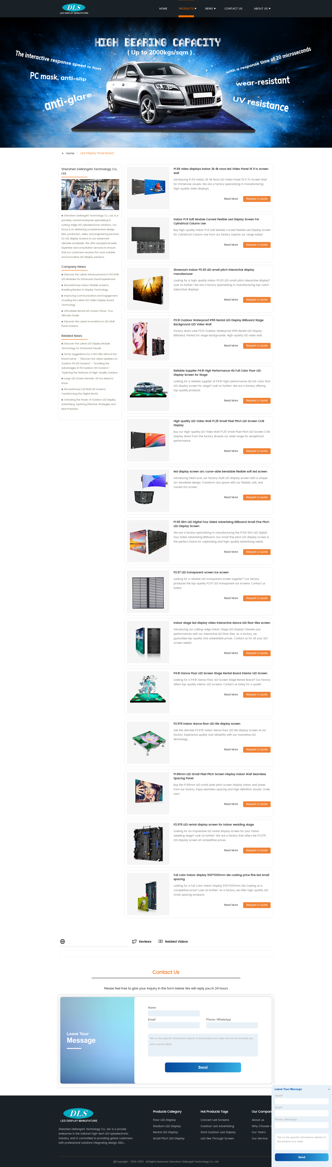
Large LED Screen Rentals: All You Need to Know (87, 381)
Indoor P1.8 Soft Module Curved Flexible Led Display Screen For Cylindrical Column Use (216, 221)
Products (186, 8)
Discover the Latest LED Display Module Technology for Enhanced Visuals (85, 346)
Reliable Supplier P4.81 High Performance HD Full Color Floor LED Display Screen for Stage (217, 372)
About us (261, 8)
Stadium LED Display (167, 1126)
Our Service (260, 1138)
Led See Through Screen (217, 1138)
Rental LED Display (165, 1132)
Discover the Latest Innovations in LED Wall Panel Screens (87, 324)
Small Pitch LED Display (169, 1138)
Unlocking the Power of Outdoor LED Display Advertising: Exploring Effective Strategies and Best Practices (88, 404)
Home (163, 8)
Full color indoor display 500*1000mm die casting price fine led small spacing (221, 877)
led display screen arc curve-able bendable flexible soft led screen (220, 471)
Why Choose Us (262, 1126)
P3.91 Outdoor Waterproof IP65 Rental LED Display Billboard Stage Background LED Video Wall (219, 322)
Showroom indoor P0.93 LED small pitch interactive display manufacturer (214, 272)
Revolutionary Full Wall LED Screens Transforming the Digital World (83, 391)
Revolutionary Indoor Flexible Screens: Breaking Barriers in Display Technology (85, 287)
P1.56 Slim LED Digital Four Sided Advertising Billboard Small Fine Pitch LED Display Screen (221, 524)
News (209, 8)
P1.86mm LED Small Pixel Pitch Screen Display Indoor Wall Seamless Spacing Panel (220, 776)
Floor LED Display (164, 1120)
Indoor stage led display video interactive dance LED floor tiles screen (222, 623)
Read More (231, 199)
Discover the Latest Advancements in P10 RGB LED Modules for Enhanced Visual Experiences (90, 277)
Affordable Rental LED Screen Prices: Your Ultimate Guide (87, 313)
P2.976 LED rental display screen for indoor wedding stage (214, 824)
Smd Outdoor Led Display (218, 1132)
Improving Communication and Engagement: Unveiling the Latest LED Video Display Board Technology (89, 300)
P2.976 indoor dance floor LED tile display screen (207, 724)
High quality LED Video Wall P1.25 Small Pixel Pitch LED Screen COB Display (219, 423)
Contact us (233, 8)
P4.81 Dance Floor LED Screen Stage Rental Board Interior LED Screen (220, 673)
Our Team (259, 1132)
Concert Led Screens (215, 1120)
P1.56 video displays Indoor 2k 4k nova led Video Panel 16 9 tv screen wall (221, 171)
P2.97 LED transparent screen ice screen (201, 572)
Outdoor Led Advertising (217, 1126)
